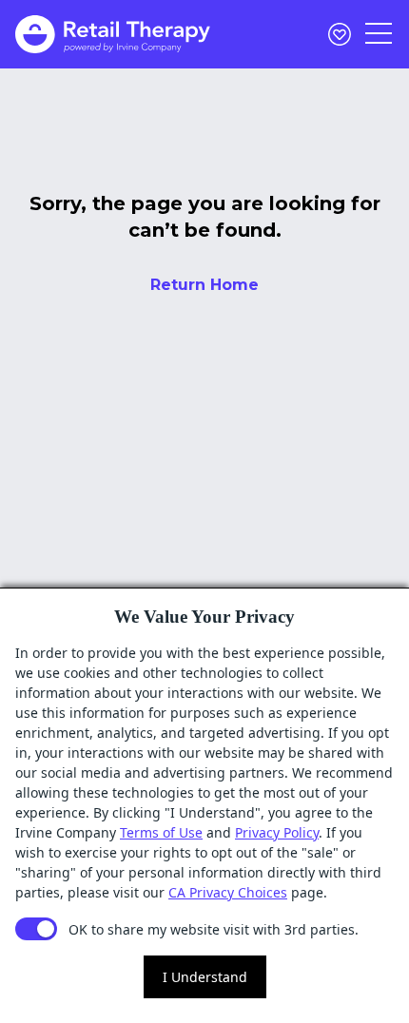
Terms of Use (161, 832)
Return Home (204, 285)
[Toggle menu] (379, 34)
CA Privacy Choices (227, 892)
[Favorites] (339, 34)
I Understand (205, 977)
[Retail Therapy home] (112, 34)
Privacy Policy (277, 832)
